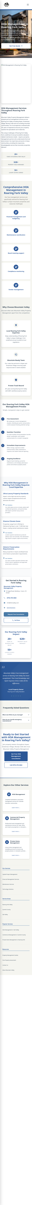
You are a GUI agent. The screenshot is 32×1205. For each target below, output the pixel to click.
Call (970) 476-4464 (16, 765)
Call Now (17, 620)
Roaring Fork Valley (7, 904)
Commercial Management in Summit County (14, 935)
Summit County (6, 909)
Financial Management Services (10, 879)
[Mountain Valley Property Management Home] (6, 5)
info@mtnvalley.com (13, 603)
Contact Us (5, 965)
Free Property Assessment (9, 960)
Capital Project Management (9, 874)
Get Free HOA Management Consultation (16, 756)
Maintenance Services (8, 884)
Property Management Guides (10, 955)
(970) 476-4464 (11, 598)
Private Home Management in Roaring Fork (13, 940)
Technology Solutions (8, 889)
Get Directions (11, 608)
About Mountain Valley (8, 970)
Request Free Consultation (16, 614)
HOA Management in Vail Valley (10, 930)
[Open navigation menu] (28, 5)
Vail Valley (5, 914)
